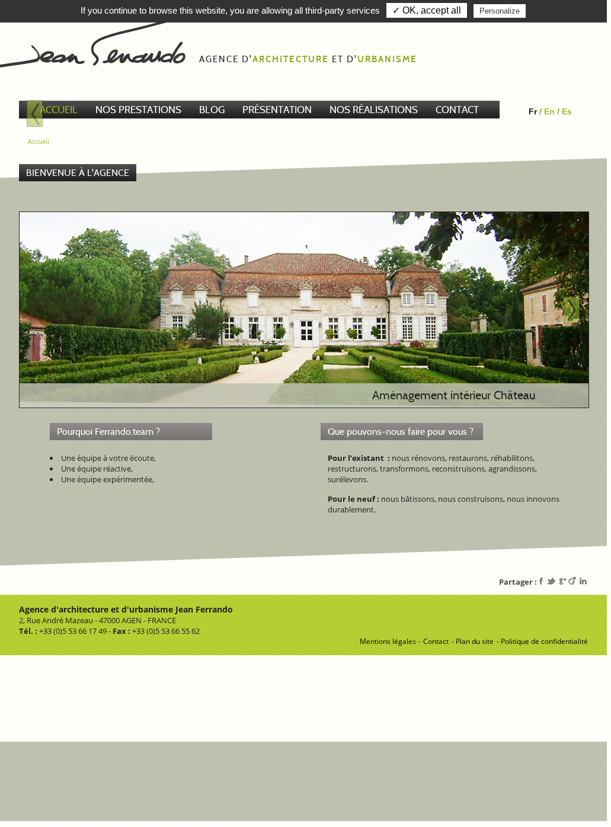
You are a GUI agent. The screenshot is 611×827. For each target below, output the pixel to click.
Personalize (499, 11)
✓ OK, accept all (426, 10)
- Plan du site (473, 641)
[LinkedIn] (583, 581)
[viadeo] (572, 581)
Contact (436, 641)
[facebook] (541, 581)
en (549, 111)
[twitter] (550, 581)
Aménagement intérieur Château (453, 395)
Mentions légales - (390, 641)
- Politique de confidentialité (542, 641)
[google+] (561, 581)
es (567, 111)
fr (533, 111)
